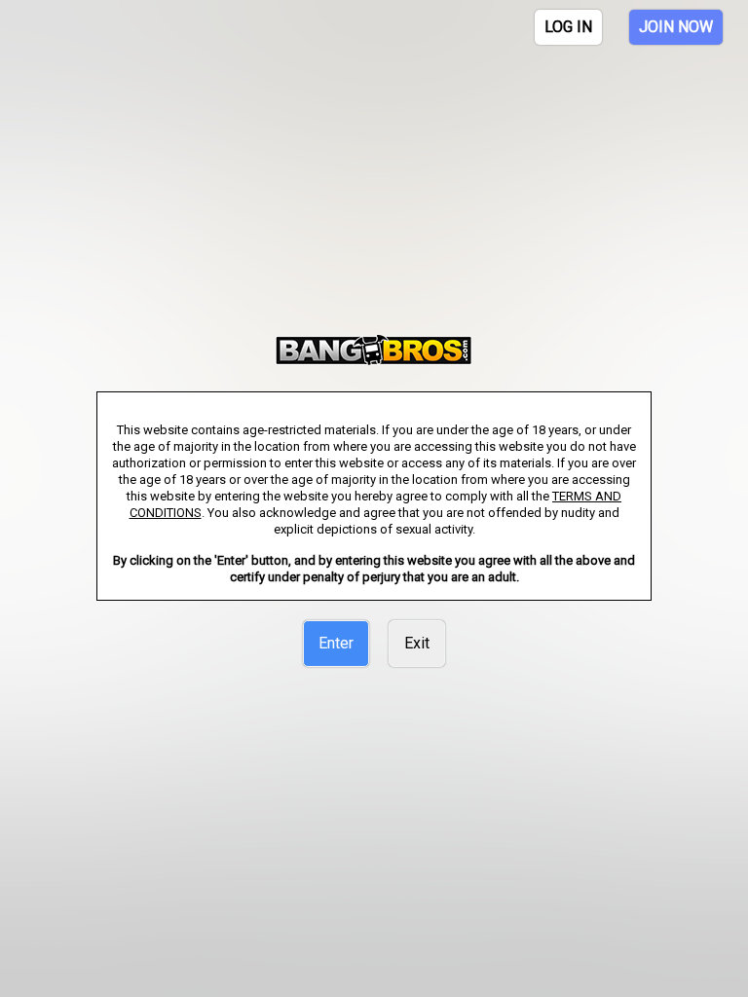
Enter (336, 643)
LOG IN (568, 27)
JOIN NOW (676, 27)
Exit (417, 643)
